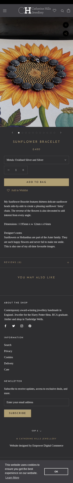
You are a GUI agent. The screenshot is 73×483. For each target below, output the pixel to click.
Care (6, 369)
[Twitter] (13, 326)
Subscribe (17, 413)
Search (7, 344)
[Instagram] (21, 326)
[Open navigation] (4, 10)
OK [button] (56, 471)
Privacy (8, 351)
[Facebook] (5, 326)
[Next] (60, 132)
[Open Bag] (68, 10)
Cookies (8, 357)
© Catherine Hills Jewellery (36, 439)
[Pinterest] (30, 326)
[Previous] (12, 132)
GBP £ (35, 431)
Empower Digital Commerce (47, 445)
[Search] (62, 10)
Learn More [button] (12, 477)
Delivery (8, 363)
